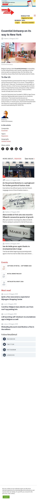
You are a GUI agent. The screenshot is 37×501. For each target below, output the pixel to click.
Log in (17, 22)
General (6, 294)
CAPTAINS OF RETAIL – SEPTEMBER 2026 (19, 266)
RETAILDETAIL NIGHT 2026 (15, 281)
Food (5, 304)
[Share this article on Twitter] (11, 148)
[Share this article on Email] (20, 148)
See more (29, 158)
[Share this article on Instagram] (7, 148)
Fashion (6, 38)
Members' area (20, 20)
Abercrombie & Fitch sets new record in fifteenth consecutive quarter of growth (18, 215)
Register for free (27, 18)
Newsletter (25, 16)
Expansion (4, 136)
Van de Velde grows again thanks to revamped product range (16, 247)
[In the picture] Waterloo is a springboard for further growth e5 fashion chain (18, 184)
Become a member (28, 22)
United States (6, 141)
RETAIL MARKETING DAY (14, 273)
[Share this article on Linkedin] (16, 148)
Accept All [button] (6, 497)
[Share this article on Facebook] (2, 148)
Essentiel (4, 131)
